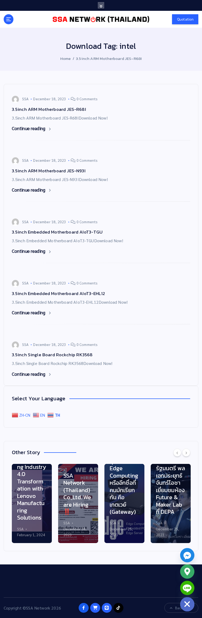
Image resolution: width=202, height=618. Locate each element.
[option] (32, 503)
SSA (25, 98)
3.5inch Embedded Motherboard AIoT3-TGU (57, 232)
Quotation (185, 19)
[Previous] (177, 453)
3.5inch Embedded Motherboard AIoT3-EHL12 (58, 293)
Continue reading (29, 128)
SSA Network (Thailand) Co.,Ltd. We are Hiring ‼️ (77, 493)
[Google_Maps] (187, 571)
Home (65, 58)
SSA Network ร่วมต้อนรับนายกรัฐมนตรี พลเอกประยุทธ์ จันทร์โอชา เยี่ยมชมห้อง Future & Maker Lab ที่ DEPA (170, 475)
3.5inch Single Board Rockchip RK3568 (52, 354)
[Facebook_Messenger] (187, 555)
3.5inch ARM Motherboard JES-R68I (109, 58)
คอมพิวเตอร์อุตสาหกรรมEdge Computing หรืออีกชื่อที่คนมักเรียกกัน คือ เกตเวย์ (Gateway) (124, 482)
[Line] (187, 588)
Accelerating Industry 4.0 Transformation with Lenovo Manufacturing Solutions (31, 488)
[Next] (186, 453)
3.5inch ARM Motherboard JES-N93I (48, 170)
